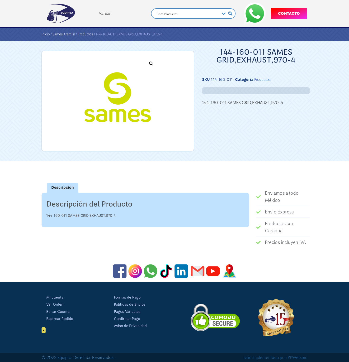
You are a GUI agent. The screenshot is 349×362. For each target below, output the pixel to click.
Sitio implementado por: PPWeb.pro (275, 357)
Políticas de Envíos (130, 304)
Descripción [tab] (62, 187)
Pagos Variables (127, 311)
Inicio (46, 34)
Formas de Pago (127, 297)
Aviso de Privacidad (130, 325)
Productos (85, 34)
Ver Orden (54, 304)
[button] (151, 63)
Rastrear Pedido (59, 318)
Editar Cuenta (58, 311)
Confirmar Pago (127, 318)
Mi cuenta (54, 297)
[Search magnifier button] (230, 13)
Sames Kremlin (63, 34)
